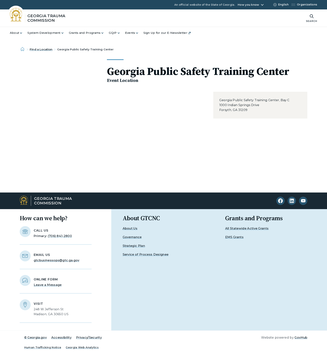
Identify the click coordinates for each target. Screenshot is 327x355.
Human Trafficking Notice (42, 347)
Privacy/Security (89, 337)
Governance (132, 237)
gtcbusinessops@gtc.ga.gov (56, 260)
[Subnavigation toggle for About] (23, 33)
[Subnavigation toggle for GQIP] (121, 33)
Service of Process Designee (146, 254)
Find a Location (41, 49)
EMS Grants (234, 237)
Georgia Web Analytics (82, 347)
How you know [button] (248, 4)
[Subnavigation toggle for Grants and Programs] (104, 33)
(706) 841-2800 (60, 236)
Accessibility (61, 337)
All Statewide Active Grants (247, 228)
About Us (130, 228)
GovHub (300, 337)
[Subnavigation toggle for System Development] (65, 33)
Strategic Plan (134, 246)
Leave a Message (48, 285)
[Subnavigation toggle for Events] (139, 33)
